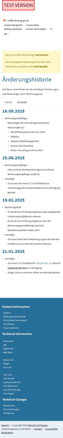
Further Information (36, 28)
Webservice (8, 359)
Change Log (8, 413)
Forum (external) (11, 327)
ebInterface (8, 341)
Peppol (6, 363)
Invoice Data (32, 25)
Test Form (7, 374)
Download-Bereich (17, 267)
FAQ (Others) (9, 324)
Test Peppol (8, 393)
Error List (7, 367)
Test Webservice (10, 386)
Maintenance (9, 405)
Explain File (8, 348)
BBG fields (7, 352)
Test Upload (8, 378)
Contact (38, 428)
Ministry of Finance (38, 425)
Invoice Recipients (13, 25)
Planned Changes (11, 409)
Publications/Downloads (14, 316)
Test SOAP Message (11, 389)
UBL (5, 345)
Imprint (5, 425)
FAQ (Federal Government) (15, 320)
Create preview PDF (12, 382)
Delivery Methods (13, 28)
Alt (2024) (22, 102)
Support (7, 312)
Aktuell (8, 102)
